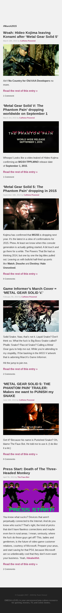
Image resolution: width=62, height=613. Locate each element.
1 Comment (8, 96)
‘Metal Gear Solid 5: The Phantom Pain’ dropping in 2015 (30, 189)
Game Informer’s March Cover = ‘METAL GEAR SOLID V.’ (29, 290)
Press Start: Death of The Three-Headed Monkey (30, 471)
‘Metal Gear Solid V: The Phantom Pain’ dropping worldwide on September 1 (25, 109)
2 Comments (9, 374)
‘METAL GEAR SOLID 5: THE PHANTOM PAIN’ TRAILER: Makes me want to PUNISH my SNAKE (28, 390)
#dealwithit (32, 558)
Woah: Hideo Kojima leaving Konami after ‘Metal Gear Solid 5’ (30, 34)
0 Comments (9, 279)
